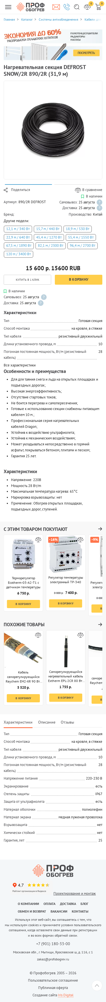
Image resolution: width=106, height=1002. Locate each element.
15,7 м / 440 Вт (47, 228)
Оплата (49, 904)
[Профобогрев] (30, 7)
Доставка (68, 904)
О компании (28, 904)
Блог (84, 904)
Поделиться (20, 189)
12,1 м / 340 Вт (18, 228)
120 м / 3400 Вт (18, 254)
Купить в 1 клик (27, 280)
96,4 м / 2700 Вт (82, 245)
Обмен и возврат (32, 911)
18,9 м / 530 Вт (77, 228)
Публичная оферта (53, 987)
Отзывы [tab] (67, 722)
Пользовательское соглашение (53, 980)
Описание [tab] (46, 722)
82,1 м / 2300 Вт (50, 245)
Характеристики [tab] (18, 722)
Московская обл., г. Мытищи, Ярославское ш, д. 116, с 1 (53, 952)
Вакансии (59, 911)
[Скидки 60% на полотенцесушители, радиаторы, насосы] (53, 44)
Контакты (80, 911)
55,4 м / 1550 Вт (81, 237)
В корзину (78, 279)
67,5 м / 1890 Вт (18, 245)
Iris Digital (65, 995)
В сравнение (92, 189)
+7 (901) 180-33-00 (53, 944)
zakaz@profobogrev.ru (53, 959)
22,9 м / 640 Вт (18, 237)
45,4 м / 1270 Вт (49, 237)
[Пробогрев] (53, 870)
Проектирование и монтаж (74, 893)
